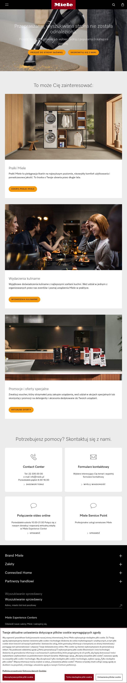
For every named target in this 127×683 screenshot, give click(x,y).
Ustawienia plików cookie (109, 677)
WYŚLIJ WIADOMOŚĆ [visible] (95, 484)
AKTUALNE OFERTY (21, 410)
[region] (63, 655)
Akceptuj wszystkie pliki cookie (18, 677)
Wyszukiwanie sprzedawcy (23, 599)
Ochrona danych (30, 671)
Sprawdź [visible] (95, 533)
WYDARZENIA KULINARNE (24, 299)
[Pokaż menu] (7, 5)
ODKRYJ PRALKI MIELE (22, 189)
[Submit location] (121, 606)
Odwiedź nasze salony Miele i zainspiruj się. (26, 624)
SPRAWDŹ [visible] (35, 533)
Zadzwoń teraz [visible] (35, 484)
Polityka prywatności (12, 671)
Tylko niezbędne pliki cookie (79, 677)
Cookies (42, 671)
